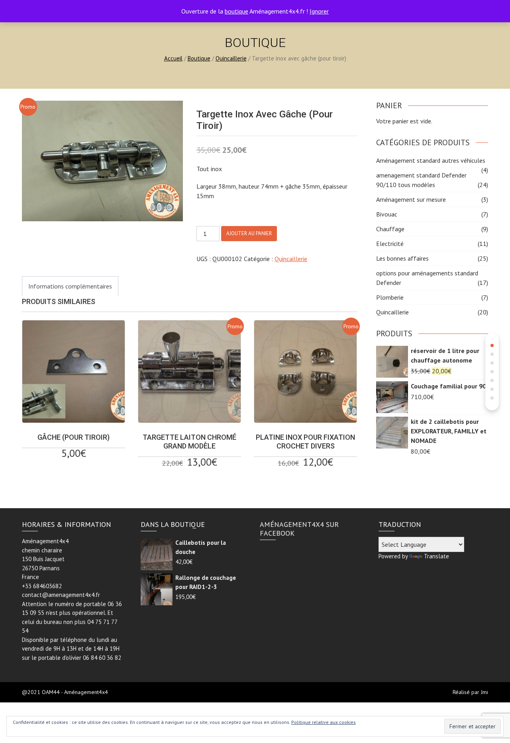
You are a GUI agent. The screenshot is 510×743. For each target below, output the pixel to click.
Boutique (199, 58)
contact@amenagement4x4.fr (61, 595)
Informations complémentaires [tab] (70, 286)
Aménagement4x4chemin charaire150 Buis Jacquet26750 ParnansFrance (45, 559)
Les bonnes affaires (402, 258)
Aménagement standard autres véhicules (430, 160)
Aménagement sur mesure (411, 199)
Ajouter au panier (249, 233)
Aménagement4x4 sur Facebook (299, 529)
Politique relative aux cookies (323, 722)
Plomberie (390, 297)
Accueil (173, 58)
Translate (436, 556)
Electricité (390, 244)
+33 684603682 (42, 586)
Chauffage (390, 229)
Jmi (484, 692)
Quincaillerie (231, 58)
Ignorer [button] (319, 11)
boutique (236, 11)
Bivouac (386, 214)
